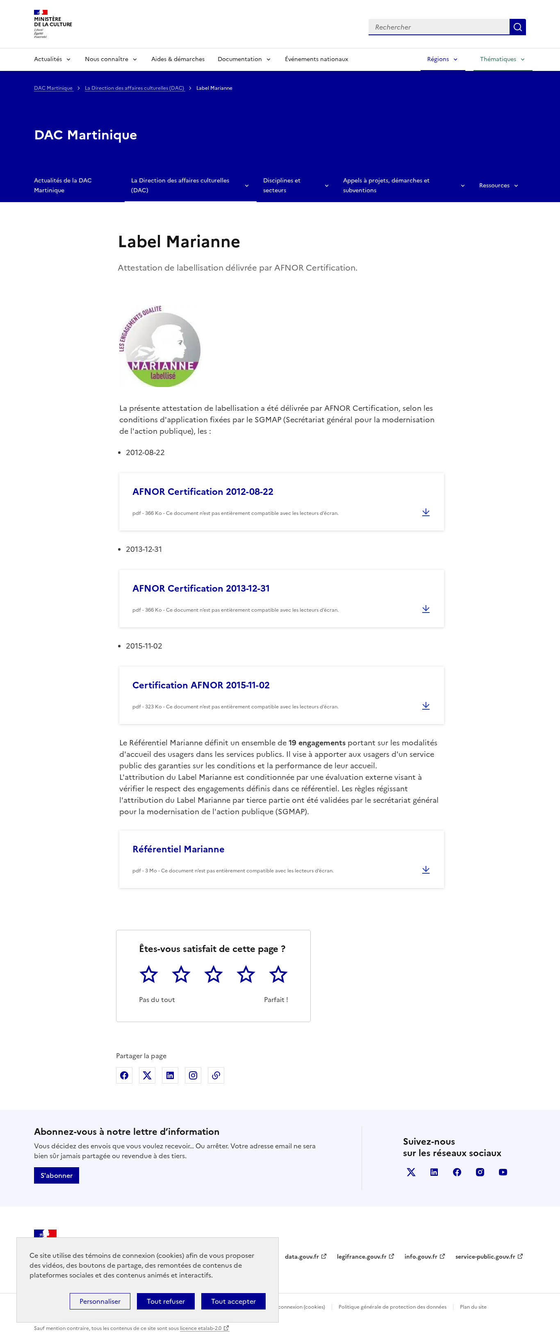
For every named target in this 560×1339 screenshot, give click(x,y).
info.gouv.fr (421, 1256)
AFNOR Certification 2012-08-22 (202, 492)
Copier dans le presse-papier (216, 1075)
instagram (480, 1172)
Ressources (494, 185)
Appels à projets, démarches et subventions (386, 185)
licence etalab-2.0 (200, 1328)
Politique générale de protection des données (392, 1307)
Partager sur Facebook (124, 1075)
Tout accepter (233, 1301)
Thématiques (498, 59)
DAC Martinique (54, 88)
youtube (503, 1172)
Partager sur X (147, 1075)
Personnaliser (100, 1301)
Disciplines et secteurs (281, 185)
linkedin (434, 1172)
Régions (438, 59)
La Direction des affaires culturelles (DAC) (135, 88)
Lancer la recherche (518, 27)
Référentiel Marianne (178, 849)
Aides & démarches (178, 59)
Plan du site (473, 1307)
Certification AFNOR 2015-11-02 (201, 685)
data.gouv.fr (302, 1256)
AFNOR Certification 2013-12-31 (201, 588)
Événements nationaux (316, 59)
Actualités (48, 59)
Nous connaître (106, 59)
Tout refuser (166, 1301)
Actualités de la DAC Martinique (63, 185)
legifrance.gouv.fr (362, 1256)
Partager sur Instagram (193, 1075)
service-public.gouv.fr (485, 1256)
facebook (457, 1172)
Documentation (240, 59)
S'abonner (57, 1175)
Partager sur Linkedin (170, 1075)
